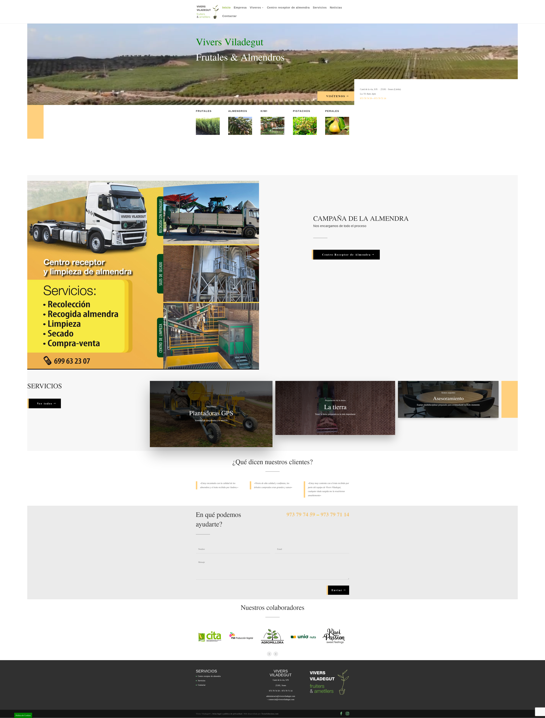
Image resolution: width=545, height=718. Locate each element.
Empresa (240, 8)
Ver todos (45, 403)
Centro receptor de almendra (288, 8)
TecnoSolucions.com (269, 714)
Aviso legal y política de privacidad (227, 714)
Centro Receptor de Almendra (346, 254)
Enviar (337, 590)
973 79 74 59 (366, 98)
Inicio (226, 8)
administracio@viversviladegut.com (280, 696)
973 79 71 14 (380, 98)
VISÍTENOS (335, 96)
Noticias (336, 8)
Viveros (255, 8)
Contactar (229, 16)
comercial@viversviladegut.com (281, 699)
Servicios (320, 8)
